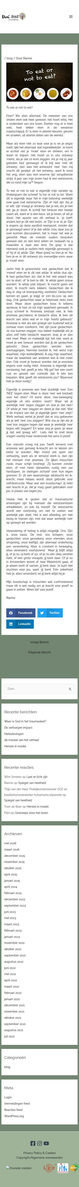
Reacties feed (13, 1109)
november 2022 (14, 942)
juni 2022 (10, 968)
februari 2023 (12, 930)
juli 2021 (9, 1036)
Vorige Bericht (39, 642)
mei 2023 (10, 918)
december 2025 (14, 855)
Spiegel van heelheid (32, 783)
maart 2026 (11, 849)
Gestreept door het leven (31, 812)
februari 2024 (13, 893)
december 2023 (14, 899)
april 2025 (10, 874)
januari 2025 (12, 880)
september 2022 (15, 955)
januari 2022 (12, 999)
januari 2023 (12, 936)
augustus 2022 (13, 961)
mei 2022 (10, 974)
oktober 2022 (12, 949)
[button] (20, 612)
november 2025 (14, 861)
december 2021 (14, 1005)
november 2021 (14, 1011)
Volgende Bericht (39, 652)
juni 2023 (10, 911)
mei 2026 (10, 843)
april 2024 (10, 886)
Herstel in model (15, 746)
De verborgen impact (18, 727)
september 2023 (15, 905)
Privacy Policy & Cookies (39, 1153)
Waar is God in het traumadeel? (25, 721)
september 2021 (15, 1024)
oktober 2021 (12, 1017)
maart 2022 (11, 986)
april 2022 (10, 980)
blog (10, 58)
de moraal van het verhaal (21, 740)
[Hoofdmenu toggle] (71, 17)
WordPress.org (14, 1116)
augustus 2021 (13, 1030)
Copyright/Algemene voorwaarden (39, 1157)
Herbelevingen (13, 734)
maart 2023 (11, 924)
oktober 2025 (12, 868)
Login (8, 1097)
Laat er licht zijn (37, 776)
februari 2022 (12, 992)
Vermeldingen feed (17, 1103)
